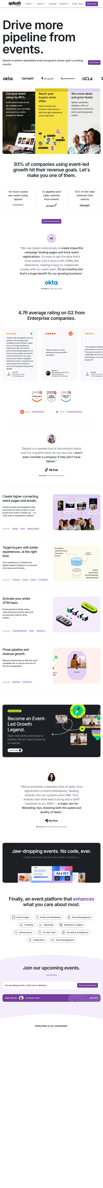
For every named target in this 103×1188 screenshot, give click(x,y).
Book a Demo (91, 4)
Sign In (81, 4)
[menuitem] (30, 4)
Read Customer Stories (51, 221)
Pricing (74, 4)
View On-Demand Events (87, 985)
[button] (30, 4)
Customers (53, 4)
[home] (14, 3)
